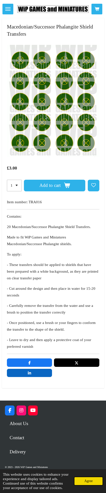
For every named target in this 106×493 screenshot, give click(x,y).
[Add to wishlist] (93, 185)
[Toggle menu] (7, 9)
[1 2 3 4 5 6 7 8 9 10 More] (14, 185)
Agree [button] (88, 481)
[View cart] (96, 9)
